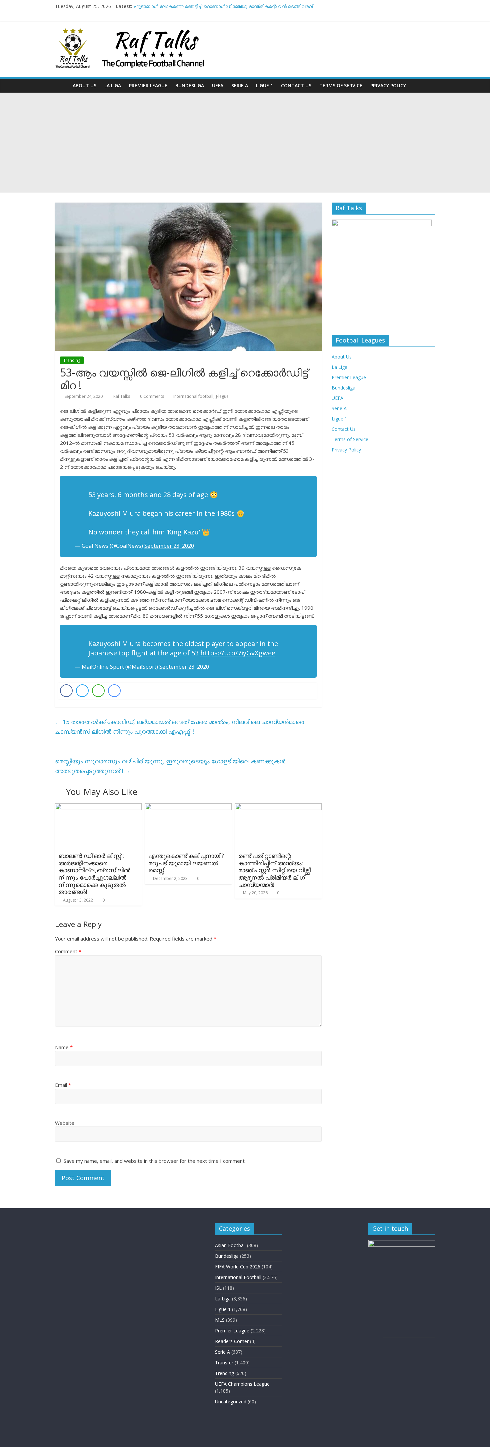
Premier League (148, 85)
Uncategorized (230, 1401)
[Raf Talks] (62, 85)
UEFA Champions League (242, 1384)
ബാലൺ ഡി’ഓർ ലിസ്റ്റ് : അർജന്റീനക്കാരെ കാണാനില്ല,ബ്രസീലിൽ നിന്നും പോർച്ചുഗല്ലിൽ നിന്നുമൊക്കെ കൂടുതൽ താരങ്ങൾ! (94, 874)
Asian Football (230, 1245)
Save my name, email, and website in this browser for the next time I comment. (155, 1160)
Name (64, 1047)
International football (193, 396)
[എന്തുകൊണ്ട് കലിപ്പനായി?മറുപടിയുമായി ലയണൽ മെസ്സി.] (188, 807)
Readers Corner (232, 1341)
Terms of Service (340, 85)
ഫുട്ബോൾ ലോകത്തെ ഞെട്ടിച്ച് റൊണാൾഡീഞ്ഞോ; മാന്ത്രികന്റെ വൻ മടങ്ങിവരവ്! (224, 6)
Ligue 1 (264, 85)
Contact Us (296, 85)
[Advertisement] (245, 142)
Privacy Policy (388, 85)
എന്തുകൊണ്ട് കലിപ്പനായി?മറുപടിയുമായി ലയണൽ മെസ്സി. (186, 863)
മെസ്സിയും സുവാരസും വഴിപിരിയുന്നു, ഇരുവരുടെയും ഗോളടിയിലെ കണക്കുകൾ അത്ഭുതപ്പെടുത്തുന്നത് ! (170, 766)
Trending (71, 360)
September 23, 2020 (169, 545)
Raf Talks (122, 396)
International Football (238, 1277)
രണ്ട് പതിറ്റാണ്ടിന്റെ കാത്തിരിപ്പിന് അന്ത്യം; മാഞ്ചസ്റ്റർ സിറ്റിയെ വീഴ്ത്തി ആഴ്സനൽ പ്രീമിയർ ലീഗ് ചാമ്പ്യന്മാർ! (274, 870)
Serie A (239, 85)
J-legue (222, 396)
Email (63, 1085)
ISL (218, 1288)
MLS (220, 1320)
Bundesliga (189, 85)
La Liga (112, 85)
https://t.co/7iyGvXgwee (237, 652)
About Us (84, 85)
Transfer (224, 1362)
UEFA (217, 85)
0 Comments (151, 396)
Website (64, 1122)
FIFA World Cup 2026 (237, 1266)
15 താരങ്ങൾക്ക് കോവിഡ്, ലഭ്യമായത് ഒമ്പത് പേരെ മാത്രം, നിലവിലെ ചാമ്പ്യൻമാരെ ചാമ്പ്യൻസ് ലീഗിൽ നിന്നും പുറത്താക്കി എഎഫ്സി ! (179, 726)
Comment (68, 951)
